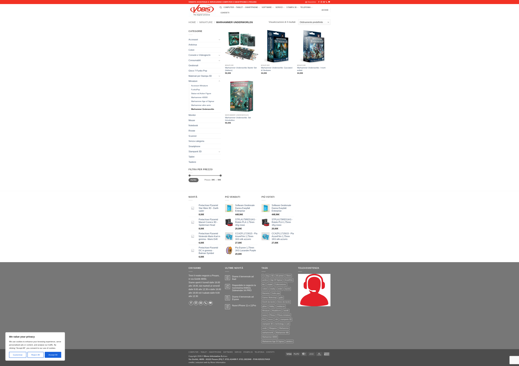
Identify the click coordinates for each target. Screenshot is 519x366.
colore (264, 289)
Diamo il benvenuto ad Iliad (243, 277)
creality (272, 289)
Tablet (191, 157)
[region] (35, 346)
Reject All (35, 355)
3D (272, 276)
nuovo (264, 315)
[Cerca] (221, 7)
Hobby (271, 306)
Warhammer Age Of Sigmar (273, 341)
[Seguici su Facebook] (319, 2)
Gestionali (193, 65)
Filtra (193, 180)
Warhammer (284, 328)
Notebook (193, 125)
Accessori (193, 39)
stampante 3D (285, 319)
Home (192, 22)
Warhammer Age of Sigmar (202, 101)
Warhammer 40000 (199, 97)
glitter (264, 306)
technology (279, 324)
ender (280, 289)
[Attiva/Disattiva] (219, 39)
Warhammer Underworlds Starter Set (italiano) (241, 69)
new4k (286, 311)
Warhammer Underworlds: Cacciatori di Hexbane (276, 69)
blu (263, 284)
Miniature (206, 22)
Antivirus (193, 45)
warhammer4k (267, 333)
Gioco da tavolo (284, 302)
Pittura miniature (283, 315)
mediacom (281, 306)
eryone (287, 289)
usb (287, 324)
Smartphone (194, 146)
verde (264, 328)
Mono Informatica (217, 362)
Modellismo (276, 311)
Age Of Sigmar (276, 280)
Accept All (53, 355)
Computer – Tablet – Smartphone (241, 7)
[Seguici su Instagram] (321, 2)
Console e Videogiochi (199, 55)
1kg (267, 276)
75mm (288, 276)
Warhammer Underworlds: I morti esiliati (311, 69)
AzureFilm (289, 280)
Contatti (225, 13)
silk (276, 319)
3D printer (280, 276)
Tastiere (192, 162)
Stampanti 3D (195, 151)
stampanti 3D (267, 324)
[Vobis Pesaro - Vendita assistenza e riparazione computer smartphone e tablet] (202, 10)
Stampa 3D (291, 7)
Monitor (192, 115)
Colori (191, 50)
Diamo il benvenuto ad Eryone (243, 298)
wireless (289, 341)
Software (267, 7)
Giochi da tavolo (268, 302)
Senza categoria (196, 141)
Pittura (272, 315)
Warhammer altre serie (201, 105)
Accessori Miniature (199, 86)
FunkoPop (195, 89)
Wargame (273, 328)
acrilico (265, 280)
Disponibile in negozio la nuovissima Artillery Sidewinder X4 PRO (244, 288)
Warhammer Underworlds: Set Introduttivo (238, 119)
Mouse (192, 120)
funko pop (276, 293)
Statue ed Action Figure (201, 93)
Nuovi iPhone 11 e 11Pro (244, 305)
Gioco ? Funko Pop (198, 71)
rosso (270, 319)
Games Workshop (269, 298)
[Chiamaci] (326, 2)
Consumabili (195, 60)
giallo (281, 298)
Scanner (193, 136)
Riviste (192, 131)
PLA (264, 319)
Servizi (279, 7)
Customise (18, 355)
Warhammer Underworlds (202, 109)
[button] (310, 2)
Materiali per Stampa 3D (200, 76)
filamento (266, 293)
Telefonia (305, 7)
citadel (269, 284)
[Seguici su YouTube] (329, 2)
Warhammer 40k (282, 333)
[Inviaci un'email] (324, 2)
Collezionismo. (280, 284)
